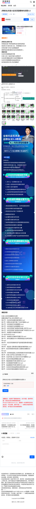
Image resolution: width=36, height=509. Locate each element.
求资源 (10, 5)
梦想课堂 (22, 498)
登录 (8, 385)
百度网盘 (5, 390)
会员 (14, 5)
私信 (32, 19)
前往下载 (32, 14)
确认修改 (32, 437)
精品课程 (3, 5)
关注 (27, 19)
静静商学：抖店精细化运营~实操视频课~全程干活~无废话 (9, 426)
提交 (32, 457)
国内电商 (5, 14)
